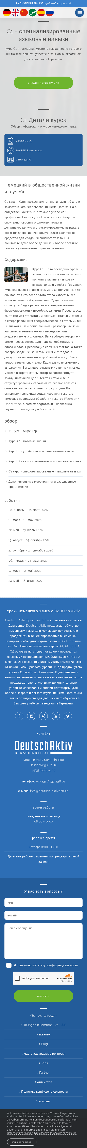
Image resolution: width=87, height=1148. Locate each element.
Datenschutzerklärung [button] (20, 1133)
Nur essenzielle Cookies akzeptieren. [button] (55, 1133)
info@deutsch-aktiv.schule (49, 791)
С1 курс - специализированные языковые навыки (44, 471)
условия (44, 1101)
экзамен (44, 1034)
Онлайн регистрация (43, 83)
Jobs (44, 1063)
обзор (79, 12)
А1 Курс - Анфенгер (22, 431)
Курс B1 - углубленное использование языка (41, 451)
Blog (44, 1044)
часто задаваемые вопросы (44, 1053)
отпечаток (44, 1082)
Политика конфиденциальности (44, 1091)
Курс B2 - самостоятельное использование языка (44, 461)
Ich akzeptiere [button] (22, 1142)
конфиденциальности (62, 965)
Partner (44, 1072)
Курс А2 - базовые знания (27, 441)
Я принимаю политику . (46, 965)
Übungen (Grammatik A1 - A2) (44, 1025)
